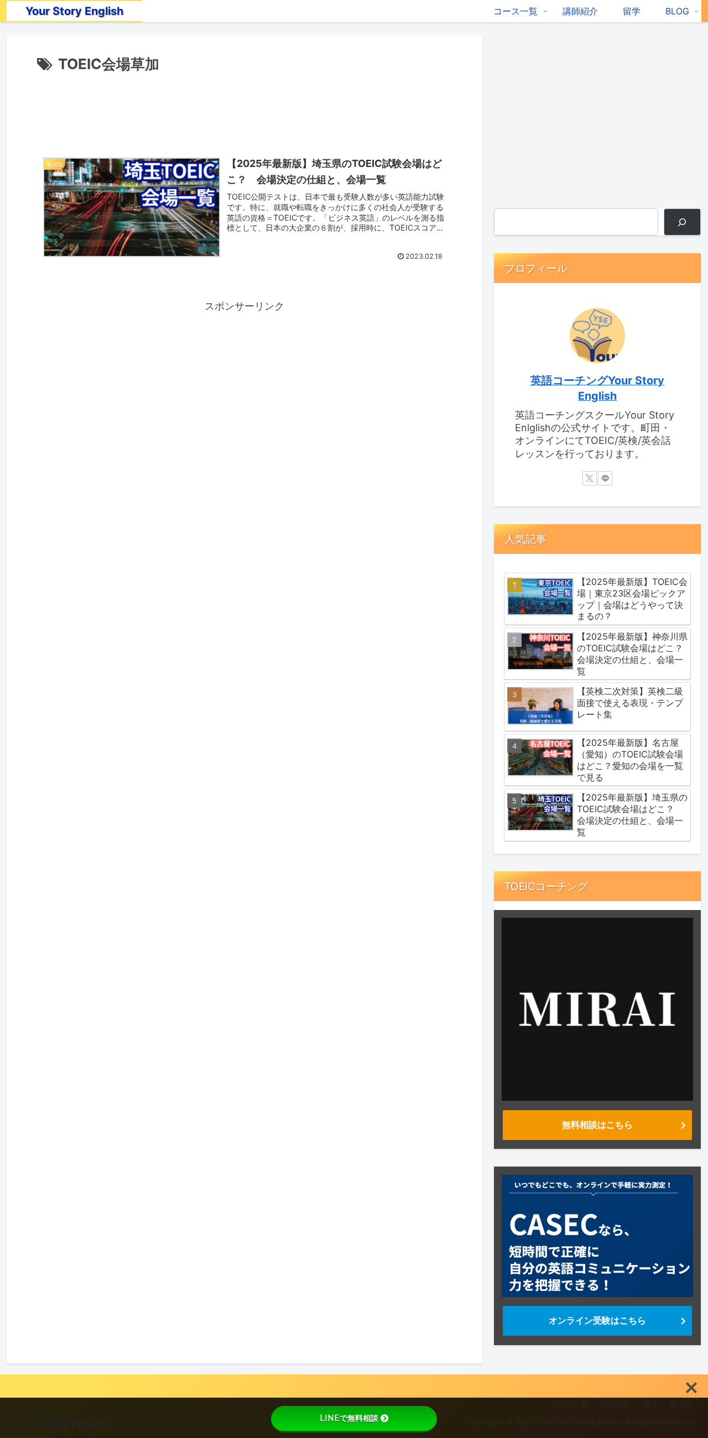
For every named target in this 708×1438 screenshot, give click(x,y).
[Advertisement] (244, 107)
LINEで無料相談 (349, 1418)
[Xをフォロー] (589, 478)
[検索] (682, 222)
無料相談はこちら (597, 1124)
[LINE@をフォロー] (605, 478)
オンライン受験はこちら (597, 1320)
